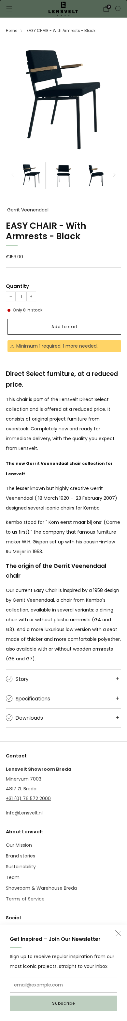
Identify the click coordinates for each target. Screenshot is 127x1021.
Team (13, 877)
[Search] (118, 8)
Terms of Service (25, 899)
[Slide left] (14, 175)
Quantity (17, 286)
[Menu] (9, 9)
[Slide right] (113, 175)
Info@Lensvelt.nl (24, 813)
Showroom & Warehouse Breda (41, 888)
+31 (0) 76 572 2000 (28, 798)
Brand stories (20, 856)
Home (11, 30)
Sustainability (21, 866)
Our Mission (19, 845)
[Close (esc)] (118, 933)
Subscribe (63, 1003)
